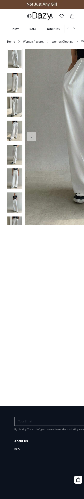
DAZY (17, 449)
